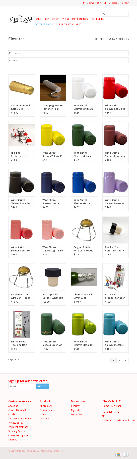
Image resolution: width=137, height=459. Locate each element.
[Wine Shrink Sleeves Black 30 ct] (21, 182)
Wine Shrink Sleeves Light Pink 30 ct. (52, 249)
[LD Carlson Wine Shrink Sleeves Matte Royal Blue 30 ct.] (84, 182)
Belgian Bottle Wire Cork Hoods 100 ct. (20, 296)
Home (38, 19)
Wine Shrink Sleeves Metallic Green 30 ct (83, 154)
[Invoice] (125, 454)
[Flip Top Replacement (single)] (21, 135)
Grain (55, 19)
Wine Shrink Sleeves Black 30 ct (20, 201)
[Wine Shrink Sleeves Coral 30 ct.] (21, 230)
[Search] (104, 14)
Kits (46, 19)
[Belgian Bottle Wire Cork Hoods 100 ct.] (21, 277)
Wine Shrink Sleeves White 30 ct (83, 107)
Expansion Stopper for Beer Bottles (115, 296)
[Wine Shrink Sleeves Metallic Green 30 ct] (84, 135)
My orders (76, 410)
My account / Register (118, 3)
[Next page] (125, 360)
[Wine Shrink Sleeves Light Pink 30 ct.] (53, 230)
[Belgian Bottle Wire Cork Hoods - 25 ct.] (84, 230)
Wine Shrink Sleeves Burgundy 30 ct (115, 154)
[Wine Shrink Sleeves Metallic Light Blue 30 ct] (115, 324)
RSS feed (44, 418)
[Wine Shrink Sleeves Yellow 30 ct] (53, 135)
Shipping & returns (18, 431)
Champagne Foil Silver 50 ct (83, 296)
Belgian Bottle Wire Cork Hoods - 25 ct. (84, 249)
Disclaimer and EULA (19, 418)
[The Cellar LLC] (21, 19)
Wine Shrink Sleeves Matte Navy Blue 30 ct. (51, 201)
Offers (43, 414)
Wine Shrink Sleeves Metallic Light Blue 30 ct (114, 343)
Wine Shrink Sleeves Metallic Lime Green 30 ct (83, 343)
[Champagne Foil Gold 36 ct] (21, 88)
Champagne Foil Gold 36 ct (20, 107)
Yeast (65, 19)
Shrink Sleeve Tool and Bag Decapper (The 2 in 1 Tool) (20, 343)
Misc (78, 24)
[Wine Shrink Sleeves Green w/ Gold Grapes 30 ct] (53, 324)
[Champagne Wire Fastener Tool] (53, 88)
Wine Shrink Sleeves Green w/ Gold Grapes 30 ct (52, 343)
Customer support (18, 435)
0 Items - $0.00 (93, 3)
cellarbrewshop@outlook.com (118, 420)
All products (46, 405)
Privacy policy (15, 422)
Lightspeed (57, 450)
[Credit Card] (118, 454)
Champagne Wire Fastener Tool (52, 107)
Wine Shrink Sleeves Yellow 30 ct (52, 154)
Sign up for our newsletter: (27, 381)
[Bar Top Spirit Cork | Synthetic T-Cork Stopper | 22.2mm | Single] (115, 230)
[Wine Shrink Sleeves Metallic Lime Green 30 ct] (84, 324)
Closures (124, 39)
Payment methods (18, 426)
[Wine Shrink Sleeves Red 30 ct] (115, 88)
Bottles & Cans (44, 24)
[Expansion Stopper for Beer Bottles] (115, 277)
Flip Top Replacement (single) (18, 154)
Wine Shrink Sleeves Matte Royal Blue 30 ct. (83, 201)
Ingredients (80, 19)
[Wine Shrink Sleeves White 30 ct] (84, 88)
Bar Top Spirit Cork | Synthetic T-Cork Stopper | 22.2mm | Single (115, 249)
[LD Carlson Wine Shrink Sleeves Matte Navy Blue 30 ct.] (53, 182)
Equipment (97, 19)
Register (75, 405)
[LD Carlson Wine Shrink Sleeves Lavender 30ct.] (115, 182)
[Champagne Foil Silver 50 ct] (84, 277)
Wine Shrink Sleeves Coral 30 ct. (20, 249)
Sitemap (12, 439)
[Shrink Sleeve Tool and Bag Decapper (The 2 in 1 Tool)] (21, 324)
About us (13, 405)
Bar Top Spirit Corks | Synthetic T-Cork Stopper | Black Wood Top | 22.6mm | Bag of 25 (52, 296)
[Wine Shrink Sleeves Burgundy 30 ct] (115, 135)
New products (47, 410)
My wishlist (77, 414)
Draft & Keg (65, 24)
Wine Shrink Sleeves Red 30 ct (115, 107)
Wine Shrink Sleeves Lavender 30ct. (115, 201)
